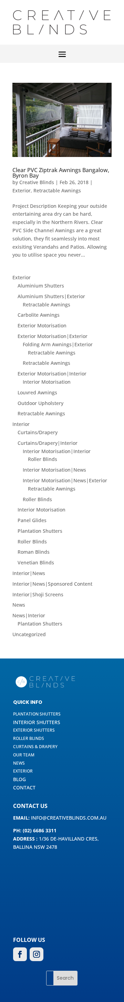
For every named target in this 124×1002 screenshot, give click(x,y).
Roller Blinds (42, 459)
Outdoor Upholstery (40, 403)
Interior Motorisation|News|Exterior (65, 480)
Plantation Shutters (40, 531)
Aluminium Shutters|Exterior (51, 296)
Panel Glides (32, 520)
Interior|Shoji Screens (37, 594)
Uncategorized (29, 634)
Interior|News (28, 573)
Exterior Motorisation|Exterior (52, 336)
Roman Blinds (34, 552)
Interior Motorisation (47, 382)
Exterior (21, 190)
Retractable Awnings (57, 190)
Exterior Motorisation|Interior (52, 373)
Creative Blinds (36, 182)
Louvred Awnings (37, 392)
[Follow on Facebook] (20, 954)
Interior (21, 424)
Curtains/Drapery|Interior (48, 443)
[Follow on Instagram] (36, 954)
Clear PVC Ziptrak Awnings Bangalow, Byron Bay (60, 172)
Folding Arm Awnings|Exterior (58, 344)
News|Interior (28, 615)
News (18, 604)
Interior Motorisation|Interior (57, 451)
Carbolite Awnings (39, 315)
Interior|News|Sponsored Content (52, 584)
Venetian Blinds (36, 562)
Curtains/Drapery (38, 432)
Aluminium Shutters (41, 285)
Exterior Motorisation (42, 325)
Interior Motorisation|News (54, 469)
